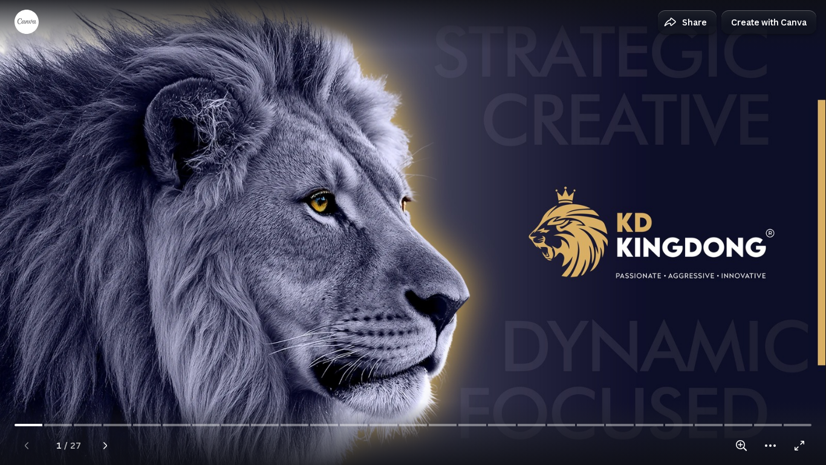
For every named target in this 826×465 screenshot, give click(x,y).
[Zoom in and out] (741, 446)
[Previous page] (27, 446)
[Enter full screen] (799, 446)
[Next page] (105, 446)
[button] (687, 22)
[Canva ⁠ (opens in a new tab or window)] (27, 22)
